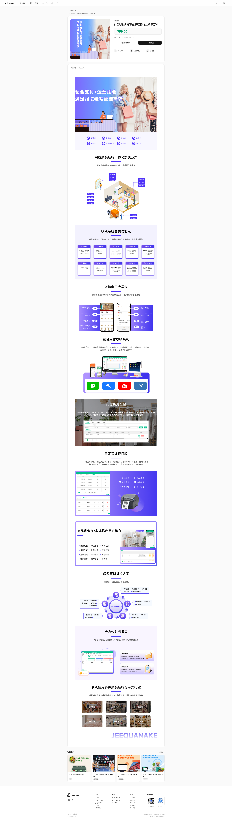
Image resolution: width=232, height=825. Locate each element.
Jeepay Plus (99, 803)
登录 (224, 3)
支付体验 (44, 3)
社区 (51, 3)
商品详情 (73, 68)
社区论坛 (132, 800)
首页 (68, 13)
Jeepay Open (99, 800)
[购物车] (216, 3)
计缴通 (97, 805)
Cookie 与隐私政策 (72, 814)
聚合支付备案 (116, 798)
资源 (36, 3)
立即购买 (151, 43)
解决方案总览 (116, 800)
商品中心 (73, 13)
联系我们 (114, 803)
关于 (57, 3)
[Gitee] (72, 800)
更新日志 (132, 803)
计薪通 (97, 798)
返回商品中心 (73, 10)
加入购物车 (127, 43)
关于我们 (132, 808)
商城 (31, 3)
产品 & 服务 (22, 3)
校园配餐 (98, 808)
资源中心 (132, 805)
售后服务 (81, 68)
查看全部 (161, 752)
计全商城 (132, 798)
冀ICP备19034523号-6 (72, 816)
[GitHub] (68, 800)
